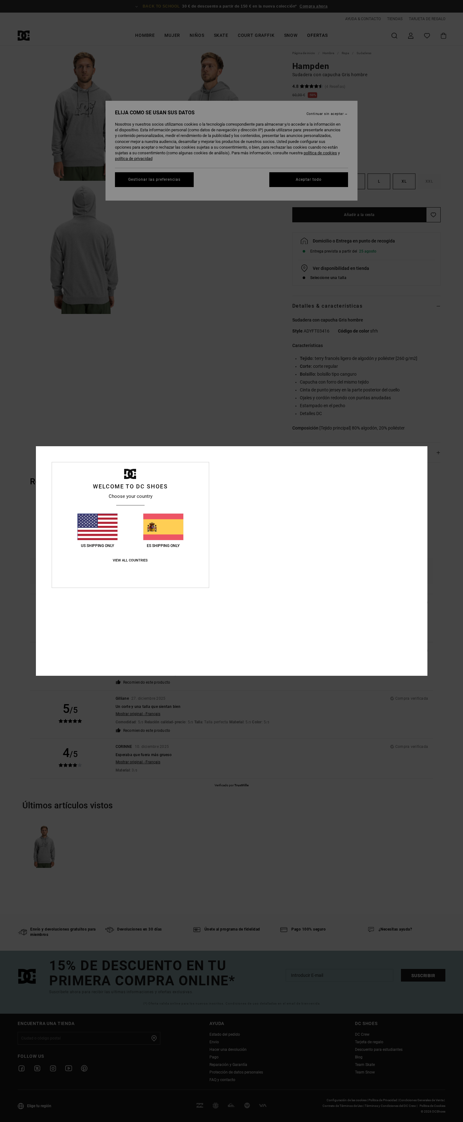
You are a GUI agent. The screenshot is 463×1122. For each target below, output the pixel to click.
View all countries (130, 560)
